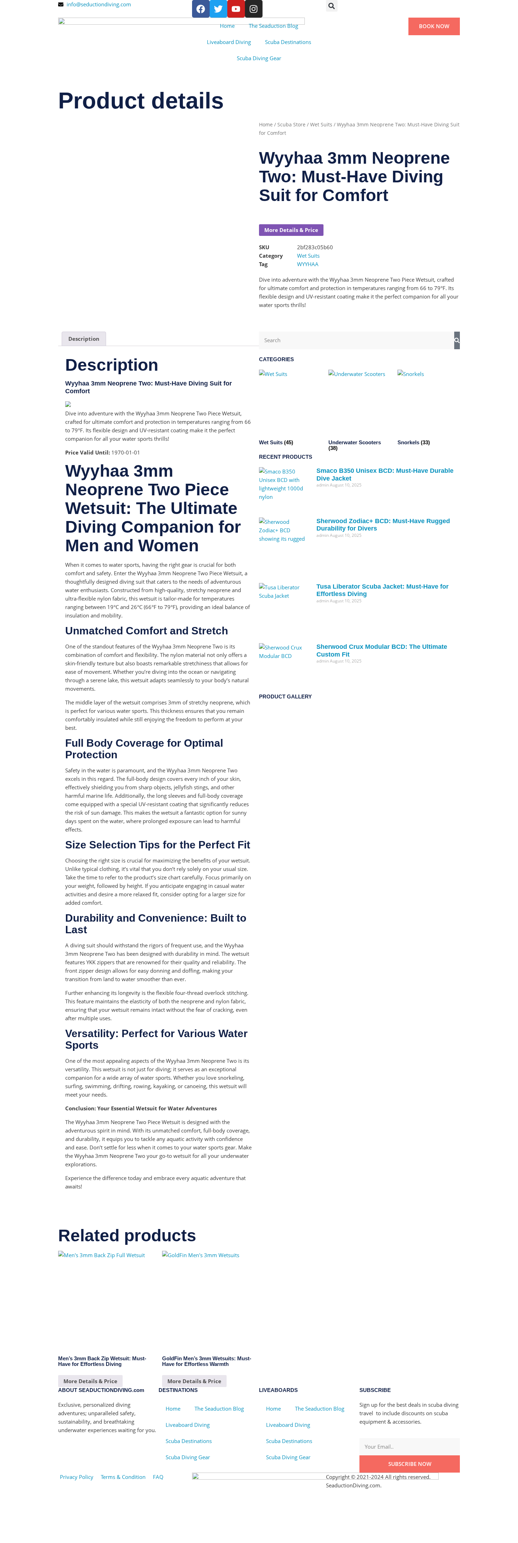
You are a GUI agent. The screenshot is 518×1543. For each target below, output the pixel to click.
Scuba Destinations (288, 41)
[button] (332, 6)
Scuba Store (291, 124)
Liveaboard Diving (229, 41)
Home (227, 25)
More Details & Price (291, 229)
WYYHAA (308, 264)
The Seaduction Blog (273, 25)
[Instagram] (254, 9)
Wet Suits (321, 124)
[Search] (457, 340)
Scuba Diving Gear (259, 58)
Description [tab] (83, 338)
